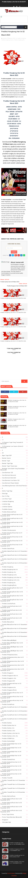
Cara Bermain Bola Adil (9, 477)
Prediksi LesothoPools (8, 603)
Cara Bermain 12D (7, 472)
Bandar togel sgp (7, 463)
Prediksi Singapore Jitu (9, 678)
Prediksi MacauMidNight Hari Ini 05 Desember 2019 (12, 651)
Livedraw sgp (6, 504)
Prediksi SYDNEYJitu (8, 738)
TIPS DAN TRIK (6, 822)
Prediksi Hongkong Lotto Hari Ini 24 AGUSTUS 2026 (13, 326)
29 (3, 453)
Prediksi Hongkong (21, 38)
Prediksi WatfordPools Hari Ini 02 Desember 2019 (11, 799)
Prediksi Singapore (7, 673)
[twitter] (14, 6)
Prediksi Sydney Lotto (8, 730)
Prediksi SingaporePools (9, 690)
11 (3, 439)
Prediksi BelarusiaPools (9, 512)
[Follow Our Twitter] (14, 392)
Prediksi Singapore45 (8, 681)
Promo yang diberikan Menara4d (12, 817)
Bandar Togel (6, 460)
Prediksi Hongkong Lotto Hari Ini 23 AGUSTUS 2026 (13, 341)
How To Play (5, 496)
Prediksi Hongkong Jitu (19, 40)
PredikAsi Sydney (7, 509)
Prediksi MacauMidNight (9, 640)
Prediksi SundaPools (8, 704)
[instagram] (20, 6)
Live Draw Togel (7, 498)
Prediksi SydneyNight (8, 741)
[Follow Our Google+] (23, 392)
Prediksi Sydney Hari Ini (9, 725)
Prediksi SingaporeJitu (9, 687)
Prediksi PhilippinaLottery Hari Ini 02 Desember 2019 (12, 662)
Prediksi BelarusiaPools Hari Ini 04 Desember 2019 (12, 527)
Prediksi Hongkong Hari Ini (7, 40)
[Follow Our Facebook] (5, 392)
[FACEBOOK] (11, 5)
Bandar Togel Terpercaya (9, 466)
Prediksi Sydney (7, 722)
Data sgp (5, 493)
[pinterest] (17, 6)
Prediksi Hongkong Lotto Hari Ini (11, 577)
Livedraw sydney (7, 506)
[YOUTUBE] (8, 5)
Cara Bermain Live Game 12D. (11, 480)
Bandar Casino (6, 458)
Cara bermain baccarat (9, 475)
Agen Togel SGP (7, 455)
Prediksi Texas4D (7, 777)
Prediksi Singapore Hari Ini (10, 675)
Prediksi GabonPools (8, 548)
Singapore (5, 819)
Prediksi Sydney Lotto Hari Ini (11, 733)
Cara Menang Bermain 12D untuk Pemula (14, 485)
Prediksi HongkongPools (9, 585)
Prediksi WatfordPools (8, 796)
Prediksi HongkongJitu (9, 582)
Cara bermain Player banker (10, 483)
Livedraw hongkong (8, 501)
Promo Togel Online (8, 814)
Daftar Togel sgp (7, 491)
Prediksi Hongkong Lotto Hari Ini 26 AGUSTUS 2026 (13, 298)
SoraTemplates (11, 873)
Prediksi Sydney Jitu (8, 728)
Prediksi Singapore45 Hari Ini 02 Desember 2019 (11, 684)
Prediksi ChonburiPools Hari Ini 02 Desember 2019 (11, 537)
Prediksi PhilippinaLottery (10, 654)
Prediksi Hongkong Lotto (9, 574)
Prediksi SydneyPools (8, 759)
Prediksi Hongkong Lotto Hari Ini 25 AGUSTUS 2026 (13, 312)
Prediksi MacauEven (8, 622)
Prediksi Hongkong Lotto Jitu (10, 580)
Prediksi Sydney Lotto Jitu (10, 736)
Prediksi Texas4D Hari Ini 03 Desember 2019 (13, 789)
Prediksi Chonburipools (9, 530)
